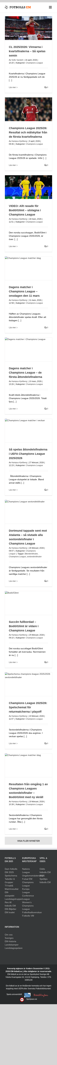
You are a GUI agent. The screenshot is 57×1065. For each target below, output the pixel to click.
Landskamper (11, 944)
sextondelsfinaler (34, 556)
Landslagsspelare (11, 948)
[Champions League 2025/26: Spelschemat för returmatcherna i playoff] (28, 684)
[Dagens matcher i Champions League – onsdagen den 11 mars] (28, 268)
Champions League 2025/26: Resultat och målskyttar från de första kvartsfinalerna (28, 132)
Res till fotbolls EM (10, 904)
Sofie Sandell (17, 60)
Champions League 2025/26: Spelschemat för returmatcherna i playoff (28, 707)
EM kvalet (10, 912)
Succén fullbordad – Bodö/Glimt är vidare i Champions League (23, 626)
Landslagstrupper (11, 899)
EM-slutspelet (9, 894)
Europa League (26, 891)
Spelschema (11, 875)
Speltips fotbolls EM (45, 881)
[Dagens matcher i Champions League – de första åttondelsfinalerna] (28, 349)
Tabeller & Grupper (10, 881)
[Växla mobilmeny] (50, 7)
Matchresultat (11, 889)
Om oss (9, 934)
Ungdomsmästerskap (28, 875)
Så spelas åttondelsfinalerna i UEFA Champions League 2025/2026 (28, 454)
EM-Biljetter (10, 909)
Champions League (34, 63)
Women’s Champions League (28, 905)
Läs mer (12, 87)
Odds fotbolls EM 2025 (45, 872)
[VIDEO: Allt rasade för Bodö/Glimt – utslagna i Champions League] (28, 187)
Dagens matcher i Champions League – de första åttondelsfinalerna (25, 373)
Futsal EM (27, 879)
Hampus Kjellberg (19, 141)
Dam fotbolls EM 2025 (11, 871)
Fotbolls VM (28, 915)
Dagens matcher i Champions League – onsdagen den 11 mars (24, 291)
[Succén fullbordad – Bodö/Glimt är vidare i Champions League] (28, 603)
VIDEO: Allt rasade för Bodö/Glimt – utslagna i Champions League (25, 210)
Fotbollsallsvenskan (28, 912)
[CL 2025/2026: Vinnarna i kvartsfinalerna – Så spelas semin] (28, 28)
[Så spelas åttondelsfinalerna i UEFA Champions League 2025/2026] (28, 430)
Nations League (26, 871)
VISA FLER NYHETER (28, 841)
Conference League (28, 897)
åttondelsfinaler (31, 554)
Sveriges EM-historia (10, 940)
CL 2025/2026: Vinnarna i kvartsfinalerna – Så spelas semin (27, 51)
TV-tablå (9, 885)
